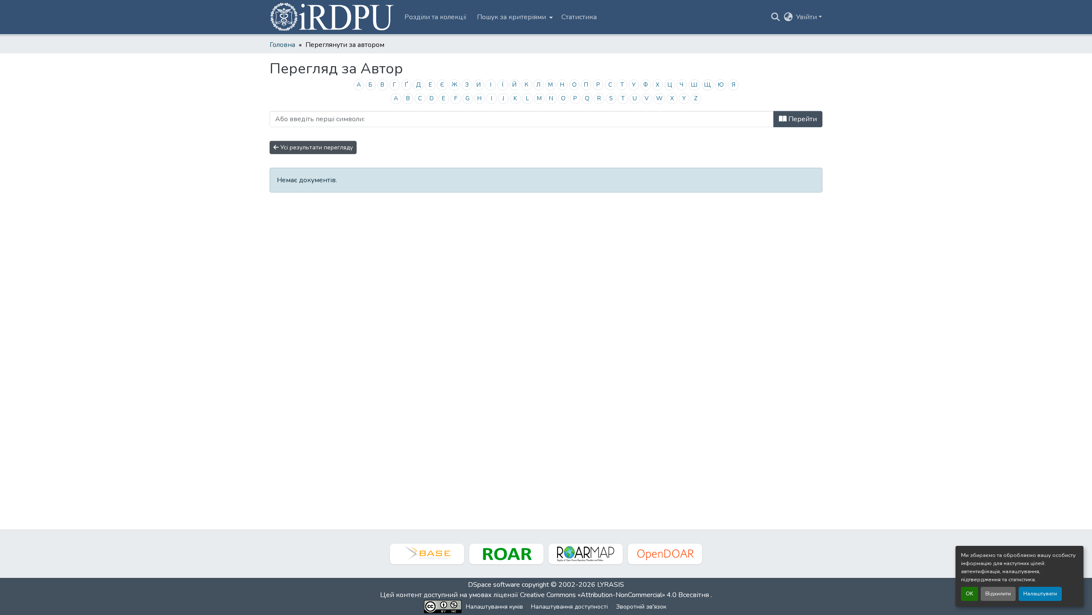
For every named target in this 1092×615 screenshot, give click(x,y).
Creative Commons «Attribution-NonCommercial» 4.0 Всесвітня (615, 595)
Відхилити (998, 594)
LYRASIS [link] (610, 584)
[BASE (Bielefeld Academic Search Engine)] (427, 554)
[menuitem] (514, 17)
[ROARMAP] (586, 554)
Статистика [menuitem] (579, 17)
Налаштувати (1040, 594)
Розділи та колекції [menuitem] (435, 17)
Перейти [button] (802, 119)
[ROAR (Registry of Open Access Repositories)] (506, 554)
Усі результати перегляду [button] (316, 147)
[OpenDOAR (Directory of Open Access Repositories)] (665, 554)
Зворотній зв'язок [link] (641, 607)
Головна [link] (282, 45)
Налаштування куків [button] (494, 607)
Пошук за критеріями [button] (511, 17)
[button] (333, 17)
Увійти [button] (807, 17)
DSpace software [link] (494, 584)
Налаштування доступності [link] (569, 607)
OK (969, 594)
